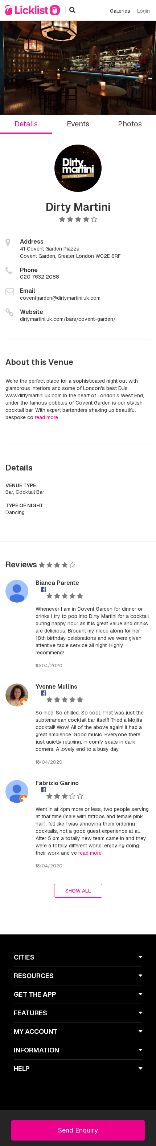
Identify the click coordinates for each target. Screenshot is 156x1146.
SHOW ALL (78, 890)
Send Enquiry (78, 1130)
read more (46, 417)
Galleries (120, 11)
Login (143, 11)
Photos (130, 124)
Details (26, 124)
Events (78, 124)
